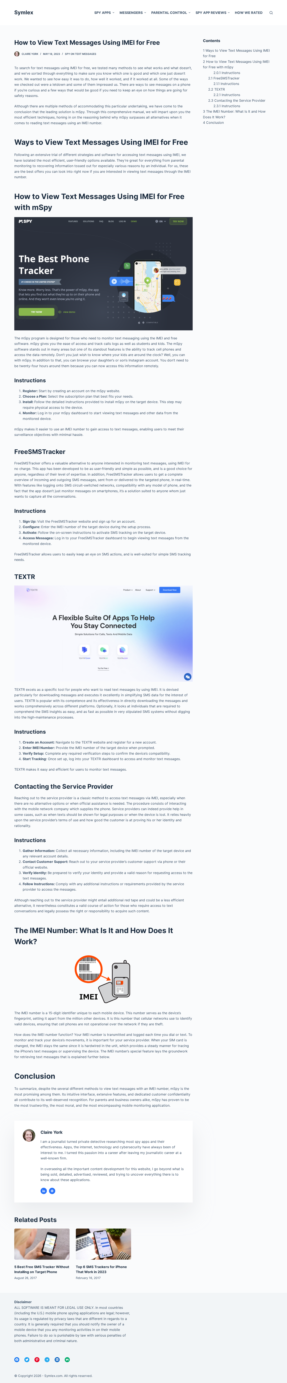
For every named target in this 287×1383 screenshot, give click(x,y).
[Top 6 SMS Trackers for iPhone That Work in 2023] (103, 1244)
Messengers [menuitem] (131, 13)
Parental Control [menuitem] (169, 13)
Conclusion (213, 122)
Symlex (23, 12)
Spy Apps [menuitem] (102, 13)
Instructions (226, 73)
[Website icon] (52, 1191)
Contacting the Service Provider (236, 100)
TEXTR (216, 89)
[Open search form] (271, 12)
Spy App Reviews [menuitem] (211, 13)
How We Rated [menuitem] (249, 13)
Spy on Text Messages (80, 53)
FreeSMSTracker (224, 78)
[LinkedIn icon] (44, 1191)
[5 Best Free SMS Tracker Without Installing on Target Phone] (42, 1244)
